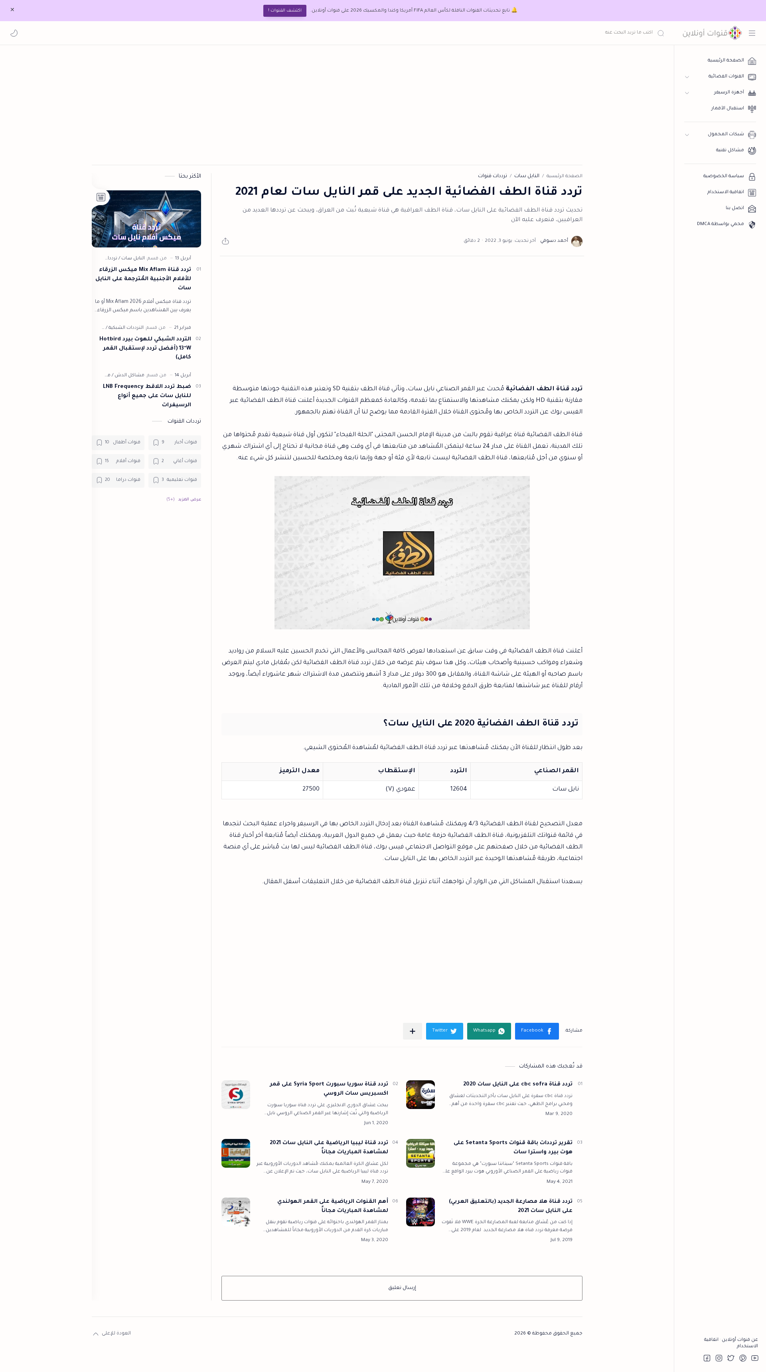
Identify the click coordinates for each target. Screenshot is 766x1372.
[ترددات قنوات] (103, 258)
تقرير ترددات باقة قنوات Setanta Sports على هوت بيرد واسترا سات (513, 1147)
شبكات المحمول (726, 134)
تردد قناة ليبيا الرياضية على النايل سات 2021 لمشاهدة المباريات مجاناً (329, 1147)
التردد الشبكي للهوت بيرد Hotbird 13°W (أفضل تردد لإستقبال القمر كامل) (145, 348)
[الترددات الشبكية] (125, 328)
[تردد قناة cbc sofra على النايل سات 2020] (420, 1094)
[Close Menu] (12, 10)
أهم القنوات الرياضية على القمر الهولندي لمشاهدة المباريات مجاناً (332, 1206)
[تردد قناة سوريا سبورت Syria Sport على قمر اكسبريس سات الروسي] (235, 1094)
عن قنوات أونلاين (739, 1340)
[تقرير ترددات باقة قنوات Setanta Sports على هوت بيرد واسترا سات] (420, 1153)
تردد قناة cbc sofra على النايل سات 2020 (518, 1084)
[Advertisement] (337, 105)
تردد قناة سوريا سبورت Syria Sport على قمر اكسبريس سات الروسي (329, 1089)
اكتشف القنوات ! (285, 10)
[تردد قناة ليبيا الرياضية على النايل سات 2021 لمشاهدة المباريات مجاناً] (235, 1153)
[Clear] (539, 33)
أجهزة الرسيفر (729, 92)
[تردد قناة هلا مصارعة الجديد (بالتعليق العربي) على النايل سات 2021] (420, 1212)
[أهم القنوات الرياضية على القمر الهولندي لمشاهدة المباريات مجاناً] (235, 1212)
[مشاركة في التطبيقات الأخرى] (412, 1031)
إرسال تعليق (402, 1288)
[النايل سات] (131, 258)
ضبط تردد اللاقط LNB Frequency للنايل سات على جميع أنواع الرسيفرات (147, 396)
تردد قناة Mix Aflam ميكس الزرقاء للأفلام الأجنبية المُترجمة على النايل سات (143, 279)
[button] (14, 33)
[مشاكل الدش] (128, 375)
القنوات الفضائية (726, 76)
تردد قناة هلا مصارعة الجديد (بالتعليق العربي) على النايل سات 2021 (511, 1206)
